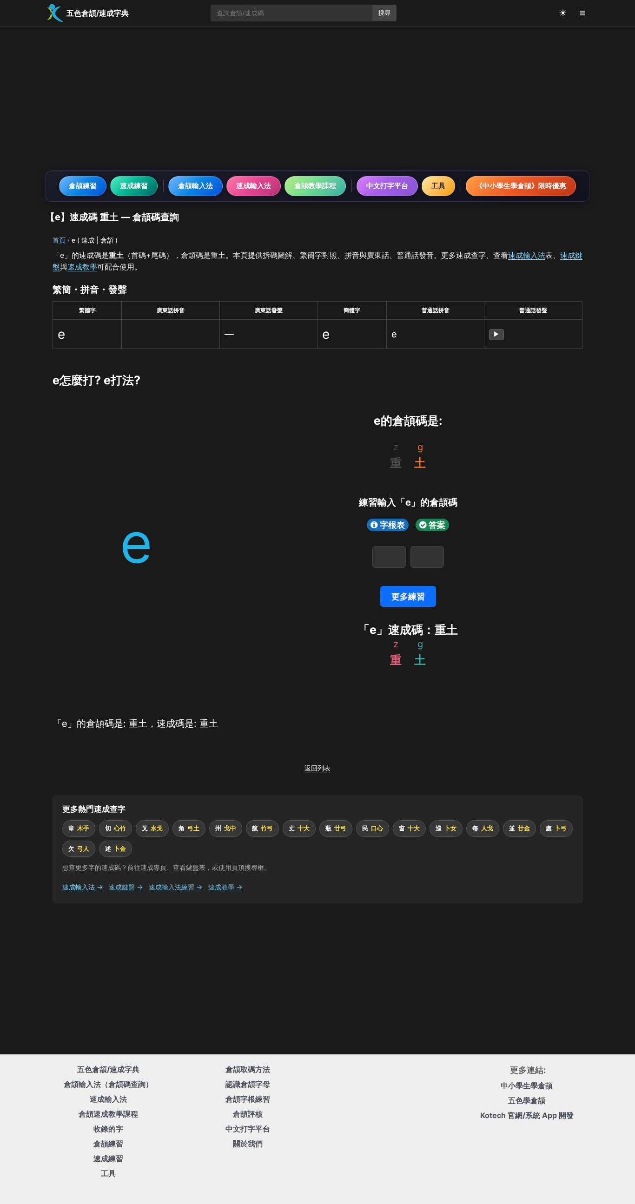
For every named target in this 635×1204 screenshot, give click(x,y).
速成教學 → (225, 887)
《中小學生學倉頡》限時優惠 (521, 185)
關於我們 (248, 1143)
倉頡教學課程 (315, 185)
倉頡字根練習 (247, 1099)
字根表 (392, 525)
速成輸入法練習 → (176, 887)
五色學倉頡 (526, 1100)
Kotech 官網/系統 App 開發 (527, 1115)
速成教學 (82, 266)
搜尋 (384, 12)
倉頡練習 (83, 185)
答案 (437, 525)
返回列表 (317, 768)
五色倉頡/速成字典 (108, 1069)
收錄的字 (108, 1128)
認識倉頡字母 (247, 1084)
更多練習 (408, 596)
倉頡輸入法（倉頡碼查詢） (108, 1084)
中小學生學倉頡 (527, 1085)
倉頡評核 (248, 1113)
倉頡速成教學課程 (108, 1113)
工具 (438, 185)
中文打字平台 (387, 185)
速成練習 (134, 185)
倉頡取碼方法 (247, 1069)
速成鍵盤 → (126, 887)
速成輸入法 (253, 185)
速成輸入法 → (82, 887)
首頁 (59, 240)
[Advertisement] (317, 98)
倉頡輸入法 (195, 185)
